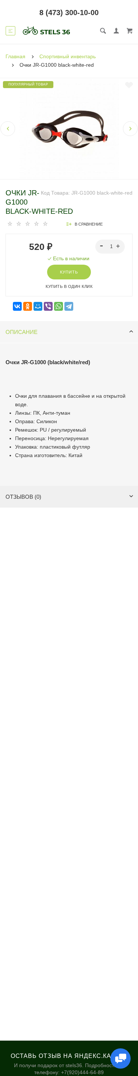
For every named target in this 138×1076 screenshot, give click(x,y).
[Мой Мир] (37, 306)
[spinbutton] (110, 247)
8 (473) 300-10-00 (69, 12)
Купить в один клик (69, 286)
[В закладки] (129, 85)
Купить (69, 272)
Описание (22, 332)
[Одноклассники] (27, 306)
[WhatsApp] (58, 306)
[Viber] (48, 306)
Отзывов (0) (23, 497)
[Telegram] (68, 306)
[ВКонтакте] (17, 306)
